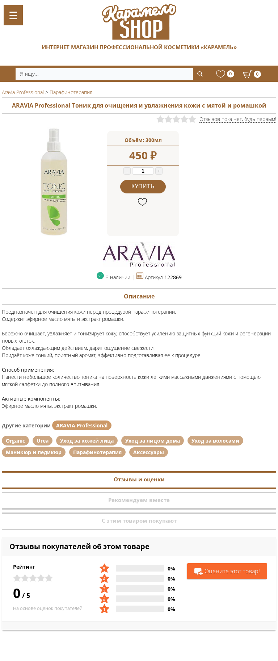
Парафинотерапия (97, 452)
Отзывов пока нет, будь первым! (237, 119)
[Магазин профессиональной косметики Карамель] (139, 22)
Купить (143, 186)
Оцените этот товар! (232, 571)
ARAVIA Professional (82, 425)
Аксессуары (148, 452)
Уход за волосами (215, 440)
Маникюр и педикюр (34, 452)
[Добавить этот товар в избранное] (143, 202)
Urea (43, 440)
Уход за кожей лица (87, 440)
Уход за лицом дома (152, 440)
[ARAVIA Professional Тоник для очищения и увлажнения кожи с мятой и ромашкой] (54, 234)
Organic (15, 440)
